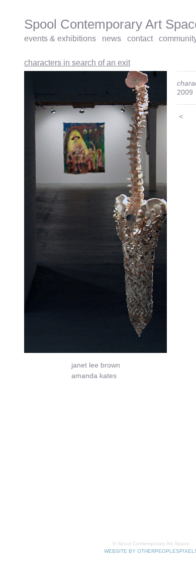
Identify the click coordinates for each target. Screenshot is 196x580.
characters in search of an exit (77, 62)
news (111, 38)
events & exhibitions (60, 38)
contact (140, 38)
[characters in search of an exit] (95, 212)
